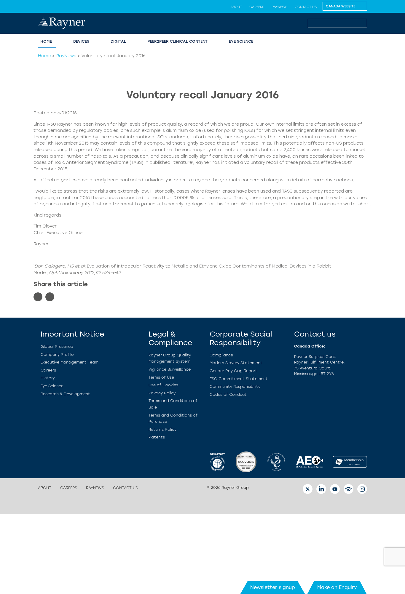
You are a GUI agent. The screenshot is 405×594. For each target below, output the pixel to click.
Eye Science (241, 41)
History (48, 378)
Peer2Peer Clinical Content (177, 41)
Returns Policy (162, 429)
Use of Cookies (163, 385)
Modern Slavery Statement (236, 363)
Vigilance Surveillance (170, 369)
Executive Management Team (69, 362)
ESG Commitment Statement (239, 379)
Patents (157, 437)
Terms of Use (161, 377)
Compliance (221, 355)
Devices (81, 41)
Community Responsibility (235, 386)
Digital (118, 41)
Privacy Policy (162, 393)
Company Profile (57, 354)
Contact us (306, 7)
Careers (256, 7)
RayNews (279, 7)
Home (46, 41)
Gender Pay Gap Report (233, 371)
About (236, 7)
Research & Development (65, 394)
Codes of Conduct (228, 394)
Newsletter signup (272, 587)
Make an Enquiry (337, 587)
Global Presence (57, 346)
